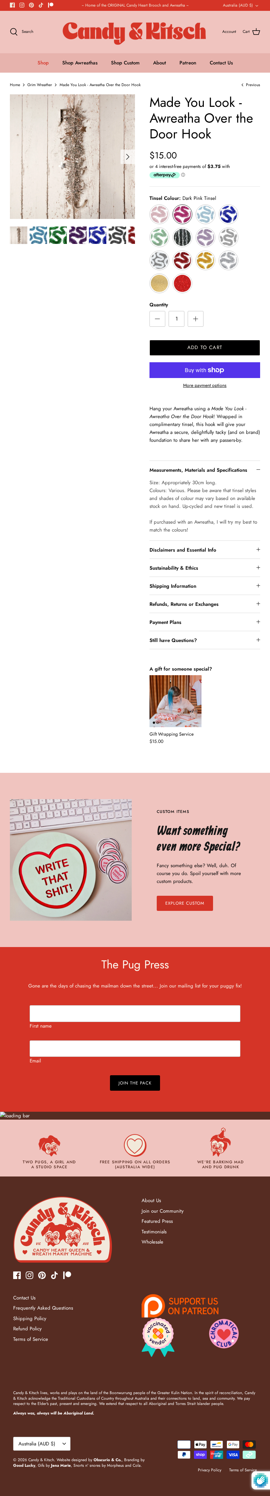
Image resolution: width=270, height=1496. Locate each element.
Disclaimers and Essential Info (182, 550)
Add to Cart (204, 347)
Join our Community (163, 1211)
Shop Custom (125, 62)
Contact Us (221, 62)
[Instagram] (21, 5)
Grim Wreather (39, 85)
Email (35, 1060)
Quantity (158, 304)
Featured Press (157, 1221)
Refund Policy (27, 1328)
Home (15, 85)
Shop (43, 62)
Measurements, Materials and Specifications (198, 470)
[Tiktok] (41, 5)
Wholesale (152, 1242)
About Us (151, 1200)
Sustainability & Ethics (173, 568)
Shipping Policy (29, 1318)
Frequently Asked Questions (43, 1308)
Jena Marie (61, 1465)
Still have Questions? (173, 640)
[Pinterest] (31, 5)
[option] (72, 156)
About (159, 62)
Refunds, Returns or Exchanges (184, 604)
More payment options (205, 385)
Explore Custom (185, 903)
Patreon (187, 62)
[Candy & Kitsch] (135, 32)
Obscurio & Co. (108, 1460)
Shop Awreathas (79, 62)
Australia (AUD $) (238, 5)
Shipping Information (172, 586)
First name (41, 1026)
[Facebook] (12, 5)
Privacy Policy (209, 1470)
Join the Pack (135, 1083)
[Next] (128, 157)
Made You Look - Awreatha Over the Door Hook (100, 85)
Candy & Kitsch (41, 1460)
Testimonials (154, 1231)
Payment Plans (165, 622)
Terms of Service (30, 1339)
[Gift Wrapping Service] (175, 701)
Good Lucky (24, 1465)
